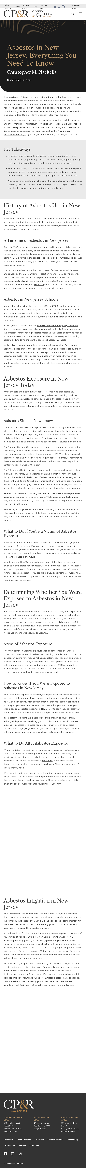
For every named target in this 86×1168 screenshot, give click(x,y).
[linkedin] (12, 1153)
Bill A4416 (39, 284)
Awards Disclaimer (55, 1140)
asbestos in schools (51, 329)
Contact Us (8, 1140)
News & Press (25, 6)
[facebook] (5, 1153)
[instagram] (20, 1153)
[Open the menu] (80, 13)
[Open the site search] (72, 13)
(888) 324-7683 (10, 1132)
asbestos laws (19, 281)
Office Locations (8, 6)
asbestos (24, 247)
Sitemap (22, 1145)
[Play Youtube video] (43, 825)
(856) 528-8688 (68, 1132)
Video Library (34, 1145)
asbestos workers (34, 509)
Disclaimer (39, 1140)
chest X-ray (47, 760)
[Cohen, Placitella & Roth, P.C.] (29, 14)
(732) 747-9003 (40, 1129)
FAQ (18, 7)
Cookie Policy (72, 1140)
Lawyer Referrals (43, 6)
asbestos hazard (64, 698)
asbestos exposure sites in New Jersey (44, 427)
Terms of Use (9, 1145)
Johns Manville (26, 937)
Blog (35, 7)
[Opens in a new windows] (55, 7)
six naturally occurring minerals (38, 97)
